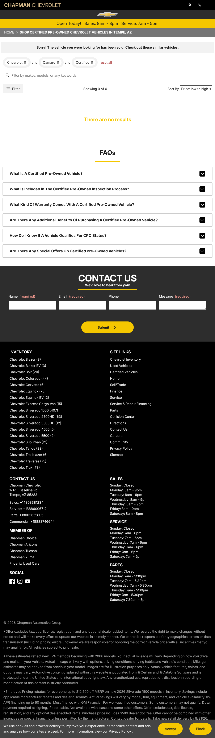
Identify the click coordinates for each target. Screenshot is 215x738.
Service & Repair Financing (131, 404)
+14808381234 (31, 502)
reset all (106, 62)
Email (72, 296)
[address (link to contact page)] (190, 5)
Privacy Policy (121, 448)
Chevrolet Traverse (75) (27, 461)
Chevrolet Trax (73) (24, 467)
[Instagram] (19, 581)
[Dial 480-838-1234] (200, 5)
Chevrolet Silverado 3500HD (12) (35, 423)
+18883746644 (42, 521)
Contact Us (118, 429)
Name (21, 296)
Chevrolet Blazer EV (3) (27, 366)
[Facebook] (12, 581)
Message (175, 296)
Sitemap (116, 455)
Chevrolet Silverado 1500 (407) (33, 410)
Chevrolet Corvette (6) (27, 385)
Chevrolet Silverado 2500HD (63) (35, 416)
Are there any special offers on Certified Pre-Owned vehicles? (68, 251)
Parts (114, 410)
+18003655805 (31, 515)
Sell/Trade (118, 385)
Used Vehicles (121, 366)
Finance (116, 391)
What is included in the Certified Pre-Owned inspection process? (69, 189)
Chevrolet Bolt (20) (24, 372)
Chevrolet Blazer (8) (25, 359)
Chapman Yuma (21, 557)
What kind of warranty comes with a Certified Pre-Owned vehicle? (72, 204)
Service (116, 397)
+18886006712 (35, 509)
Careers (116, 436)
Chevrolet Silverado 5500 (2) (32, 436)
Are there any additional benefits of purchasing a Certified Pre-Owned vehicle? (84, 220)
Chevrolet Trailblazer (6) (28, 455)
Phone (114, 296)
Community (119, 442)
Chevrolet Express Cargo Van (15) (35, 404)
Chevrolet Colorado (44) (28, 378)
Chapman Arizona (23, 544)
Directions (118, 423)
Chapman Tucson (23, 551)
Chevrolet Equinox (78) (27, 391)
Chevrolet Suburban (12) (28, 442)
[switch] (210, 5)
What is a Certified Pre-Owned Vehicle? (46, 173)
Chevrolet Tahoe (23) (26, 448)
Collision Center (122, 416)
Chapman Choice (23, 538)
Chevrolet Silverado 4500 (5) (32, 429)
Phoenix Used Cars (24, 563)
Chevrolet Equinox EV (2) (29, 397)
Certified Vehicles (124, 372)
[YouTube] (27, 581)
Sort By (173, 89)
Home (9, 32)
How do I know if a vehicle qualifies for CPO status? (58, 235)
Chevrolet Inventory (125, 359)
